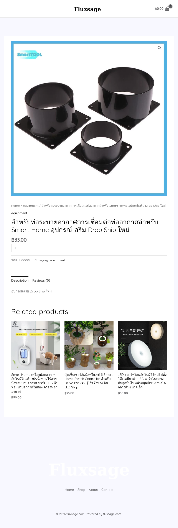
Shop (81, 490)
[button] (159, 48)
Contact (107, 490)
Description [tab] (19, 280)
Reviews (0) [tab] (41, 280)
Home (15, 205)
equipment (30, 205)
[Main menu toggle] (11, 8)
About (93, 490)
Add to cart (42, 247)
